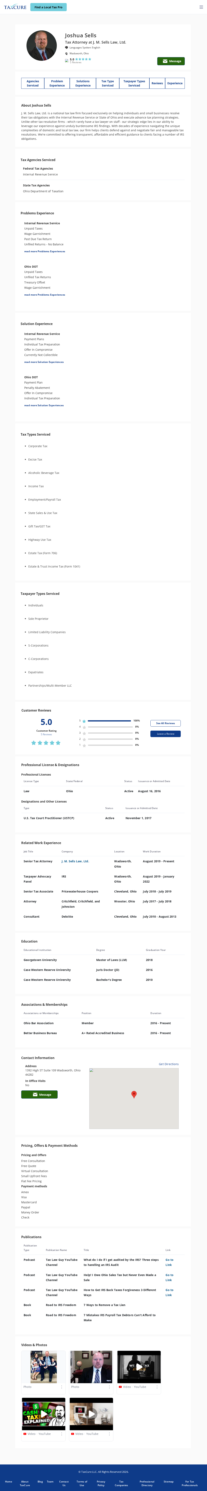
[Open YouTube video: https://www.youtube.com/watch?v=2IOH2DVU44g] (139, 1367)
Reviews (157, 83)
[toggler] (201, 7)
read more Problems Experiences (44, 251)
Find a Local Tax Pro (48, 7)
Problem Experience (57, 83)
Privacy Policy (101, 1483)
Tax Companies (121, 1483)
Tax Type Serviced (107, 83)
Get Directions (169, 1064)
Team (50, 1481)
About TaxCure (25, 1483)
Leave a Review (165, 733)
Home (8, 1481)
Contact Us (64, 1483)
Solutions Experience (83, 83)
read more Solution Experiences (44, 362)
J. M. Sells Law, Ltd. (75, 861)
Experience (175, 83)
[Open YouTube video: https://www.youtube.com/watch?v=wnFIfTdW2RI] (43, 1414)
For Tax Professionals (190, 1483)
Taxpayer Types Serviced (134, 83)
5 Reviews (75, 62)
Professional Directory (147, 1483)
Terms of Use (82, 1483)
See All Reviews (165, 723)
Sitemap (168, 1481)
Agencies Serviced (33, 83)
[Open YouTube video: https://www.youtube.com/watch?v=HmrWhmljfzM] (91, 1414)
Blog (40, 1481)
